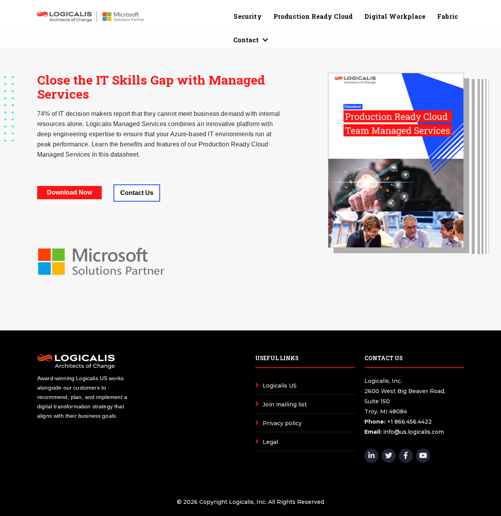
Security (247, 16)
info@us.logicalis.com (413, 431)
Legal (270, 442)
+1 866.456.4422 (409, 421)
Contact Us (136, 192)
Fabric (447, 16)
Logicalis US (280, 385)
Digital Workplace (394, 16)
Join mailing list (285, 404)
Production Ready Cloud (313, 16)
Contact (246, 40)
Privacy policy (282, 423)
